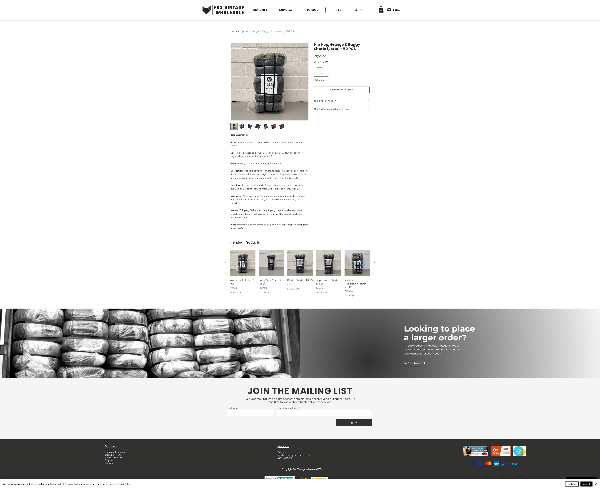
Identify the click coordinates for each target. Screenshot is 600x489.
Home (234, 31)
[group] (300, 273)
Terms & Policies (113, 457)
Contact (109, 463)
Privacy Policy (123, 484)
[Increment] (326, 73)
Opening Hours (113, 454)
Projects (109, 460)
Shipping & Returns (115, 451)
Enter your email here (287, 408)
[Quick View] (242, 263)
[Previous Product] (225, 263)
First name (233, 408)
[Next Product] (375, 263)
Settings (572, 484)
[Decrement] (316, 73)
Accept (586, 484)
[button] (338, 9)
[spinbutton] (321, 73)
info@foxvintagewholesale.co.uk (294, 455)
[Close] (596, 484)
